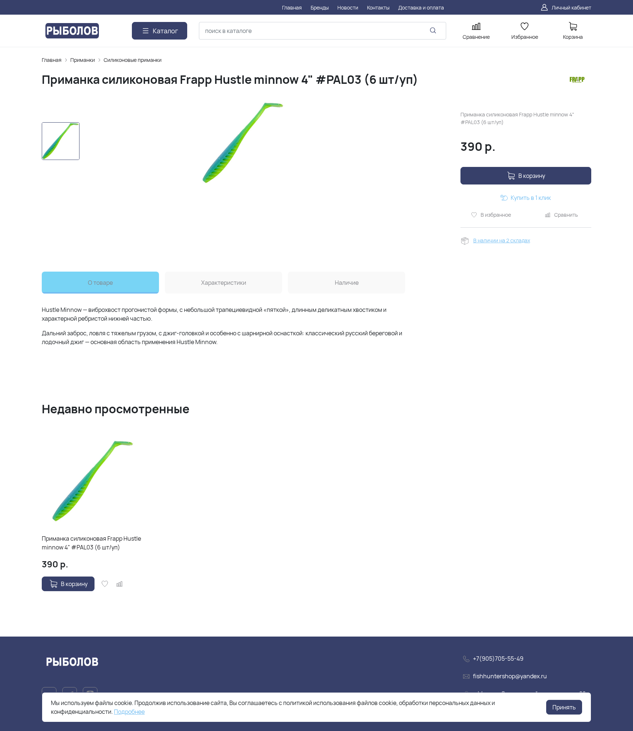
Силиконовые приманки (133, 59)
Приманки (82, 59)
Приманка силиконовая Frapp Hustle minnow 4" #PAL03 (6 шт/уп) (91, 542)
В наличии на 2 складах (501, 240)
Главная (52, 59)
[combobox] (322, 31)
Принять (564, 707)
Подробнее (129, 712)
